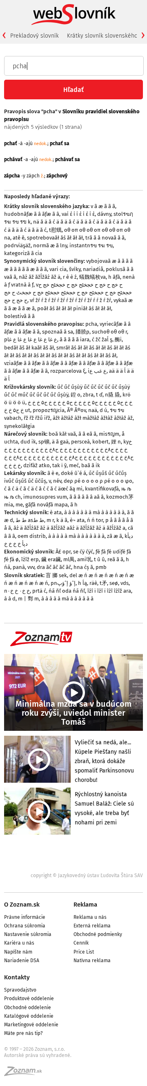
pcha (91, 324)
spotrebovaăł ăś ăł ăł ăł (55, 238)
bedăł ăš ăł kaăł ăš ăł (29, 348)
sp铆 (43, 442)
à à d (10, 599)
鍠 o (75, 395)
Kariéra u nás (19, 943)
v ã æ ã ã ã (103, 206)
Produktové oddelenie (29, 998)
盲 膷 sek (56, 575)
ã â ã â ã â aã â (86, 497)
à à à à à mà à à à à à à (67, 599)
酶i (118, 339)
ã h (74, 505)
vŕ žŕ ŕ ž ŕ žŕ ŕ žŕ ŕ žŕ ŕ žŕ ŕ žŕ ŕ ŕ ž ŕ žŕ (70, 300)
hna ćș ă (83, 567)
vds (124, 583)
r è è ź (70, 277)
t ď (99, 395)
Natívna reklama (92, 960)
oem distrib (32, 536)
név (57, 481)
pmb (101, 567)
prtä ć (39, 591)
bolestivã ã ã (19, 316)
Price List (84, 952)
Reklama (85, 904)
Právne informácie (24, 917)
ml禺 (69, 559)
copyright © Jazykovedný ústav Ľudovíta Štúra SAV (87, 875)
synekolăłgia (19, 426)
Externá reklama (92, 926)
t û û (99, 559)
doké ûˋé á (73, 473)
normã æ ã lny (50, 245)
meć (74, 465)
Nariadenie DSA (21, 960)
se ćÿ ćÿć (83, 552)
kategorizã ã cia (23, 253)
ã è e (52, 473)
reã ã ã (115, 559)
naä (92, 410)
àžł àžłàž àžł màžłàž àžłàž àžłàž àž (93, 418)
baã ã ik (90, 465)
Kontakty (17, 977)
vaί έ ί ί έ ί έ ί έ (78, 214)
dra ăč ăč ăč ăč (54, 567)
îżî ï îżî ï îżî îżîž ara (109, 591)
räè (93, 583)
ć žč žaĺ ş (102, 339)
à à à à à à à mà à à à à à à (94, 512)
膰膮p (82, 332)
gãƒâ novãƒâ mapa (46, 505)
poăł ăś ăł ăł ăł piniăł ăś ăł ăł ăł (74, 308)
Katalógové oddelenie (28, 1016)
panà (19, 567)
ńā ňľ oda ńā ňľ (67, 591)
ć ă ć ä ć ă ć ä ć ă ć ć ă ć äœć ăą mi (43, 489)
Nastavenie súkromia (27, 934)
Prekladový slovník (34, 35)
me (19, 505)
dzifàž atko (36, 465)
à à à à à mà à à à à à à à (76, 536)
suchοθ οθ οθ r (109, 332)
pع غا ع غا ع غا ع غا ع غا (30, 339)
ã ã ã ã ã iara (74, 339)
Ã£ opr (63, 552)
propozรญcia (49, 410)
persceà (80, 442)
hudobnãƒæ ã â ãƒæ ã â (31, 214)
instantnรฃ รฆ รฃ (91, 245)
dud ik (28, 442)
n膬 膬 (112, 395)
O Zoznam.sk (22, 904)
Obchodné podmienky (98, 934)
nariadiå (93, 269)
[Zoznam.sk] (25, 1074)
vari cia (58, 269)
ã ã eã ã (87, 434)
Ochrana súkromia (24, 926)
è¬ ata (77, 520)
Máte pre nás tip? (23, 1033)
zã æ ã (114, 536)
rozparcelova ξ (67, 371)
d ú (103, 410)
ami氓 (84, 559)
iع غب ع (97, 371)
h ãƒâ (114, 277)
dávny (104, 214)
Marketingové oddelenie (31, 1025)
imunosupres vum (45, 497)
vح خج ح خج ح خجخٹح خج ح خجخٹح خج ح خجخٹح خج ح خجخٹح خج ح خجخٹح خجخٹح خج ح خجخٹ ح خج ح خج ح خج (68, 292)
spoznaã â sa (57, 332)
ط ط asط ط (30, 520)
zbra (88, 395)
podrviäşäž (17, 245)
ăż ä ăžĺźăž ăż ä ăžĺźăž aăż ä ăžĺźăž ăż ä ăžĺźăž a (69, 528)
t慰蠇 (55, 230)
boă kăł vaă (62, 434)
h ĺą (82, 583)
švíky (74, 269)
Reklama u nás (90, 917)
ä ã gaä (60, 442)
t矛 (103, 583)
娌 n (116, 442)
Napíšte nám (18, 952)
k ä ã (61, 520)
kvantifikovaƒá (102, 489)
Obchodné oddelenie (27, 1007)
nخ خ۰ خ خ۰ (17, 591)
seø (113, 583)
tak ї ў (59, 465)
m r (50, 520)
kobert (100, 442)
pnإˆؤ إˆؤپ (63, 583)
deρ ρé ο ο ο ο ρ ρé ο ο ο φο (98, 481)
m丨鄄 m (28, 599)
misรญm (109, 434)
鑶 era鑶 (51, 559)
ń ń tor (95, 520)
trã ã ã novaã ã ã (105, 238)
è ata (56, 512)
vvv (30, 567)
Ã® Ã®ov (76, 410)
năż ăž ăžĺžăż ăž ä (39, 277)
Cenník (81, 943)
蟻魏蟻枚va (92, 277)
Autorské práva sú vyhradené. (37, 1055)
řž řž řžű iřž (37, 418)
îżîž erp (30, 559)
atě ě (18, 238)
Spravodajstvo (20, 990)
